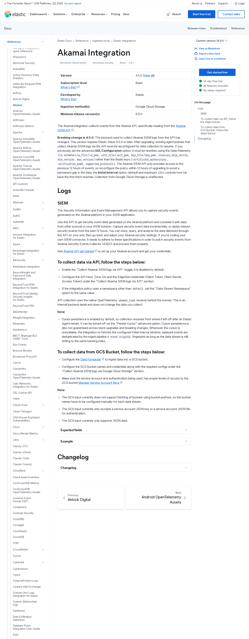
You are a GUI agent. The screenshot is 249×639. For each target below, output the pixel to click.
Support (223, 3)
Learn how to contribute (212, 58)
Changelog (73, 456)
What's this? (69, 87)
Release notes (197, 28)
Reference (238, 28)
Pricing (115, 14)
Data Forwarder (90, 359)
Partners (210, 3)
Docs (126, 14)
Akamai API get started (78, 251)
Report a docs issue (209, 53)
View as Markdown (209, 48)
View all (149, 75)
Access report (72, 3)
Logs (64, 190)
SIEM (62, 203)
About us (197, 3)
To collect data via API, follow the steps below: (101, 262)
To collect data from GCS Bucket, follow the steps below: (111, 351)
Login (241, 3)
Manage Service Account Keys (98, 383)
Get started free (217, 72)
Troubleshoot (218, 28)
